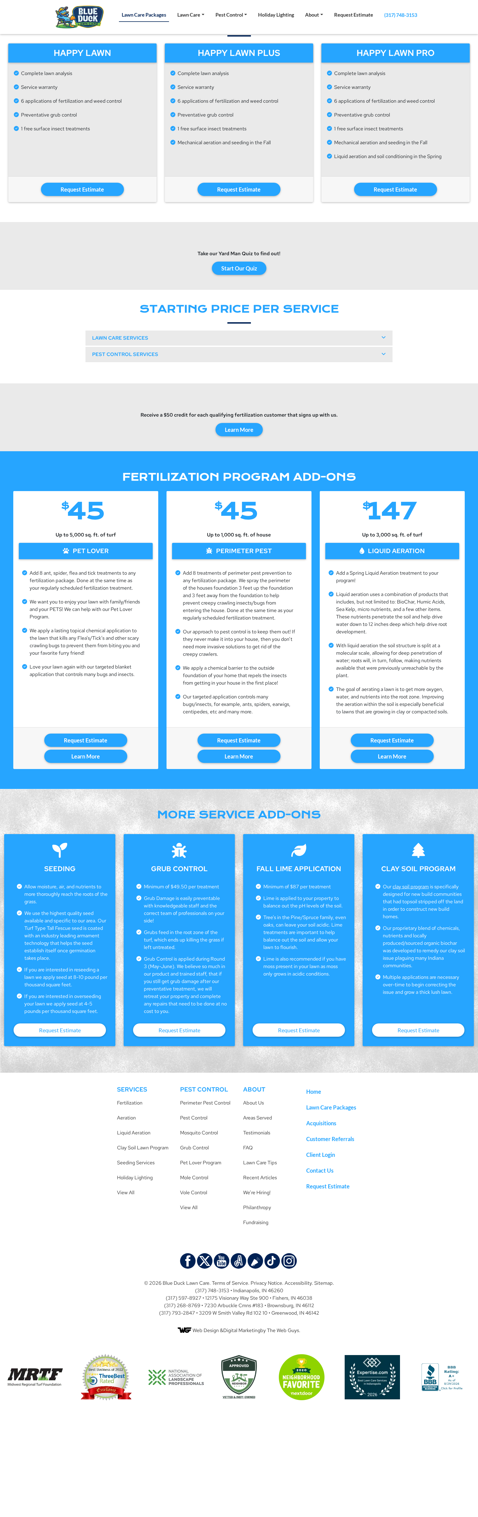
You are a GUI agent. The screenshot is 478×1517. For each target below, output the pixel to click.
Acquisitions (321, 1123)
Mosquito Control (199, 1132)
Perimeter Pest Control (205, 1103)
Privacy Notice (266, 1283)
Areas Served (257, 1117)
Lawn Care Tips (260, 1162)
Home (313, 1091)
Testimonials (256, 1132)
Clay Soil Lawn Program (142, 1147)
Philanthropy (257, 1207)
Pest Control (229, 15)
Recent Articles (260, 1177)
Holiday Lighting (276, 15)
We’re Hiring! (257, 1192)
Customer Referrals (330, 1139)
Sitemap (323, 1283)
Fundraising (255, 1222)
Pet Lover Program (200, 1162)
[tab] (239, 338)
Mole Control (194, 1177)
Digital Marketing (241, 1330)
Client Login (320, 1154)
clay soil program (411, 886)
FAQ (248, 1147)
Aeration (126, 1117)
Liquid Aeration (133, 1132)
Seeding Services (136, 1162)
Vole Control (193, 1192)
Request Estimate (353, 15)
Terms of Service (230, 1283)
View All (125, 1192)
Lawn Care (188, 15)
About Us (253, 1103)
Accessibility (298, 1283)
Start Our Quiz (239, 268)
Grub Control (194, 1147)
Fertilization (129, 1103)
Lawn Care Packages (144, 15)
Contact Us (320, 1170)
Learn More (239, 429)
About (312, 15)
